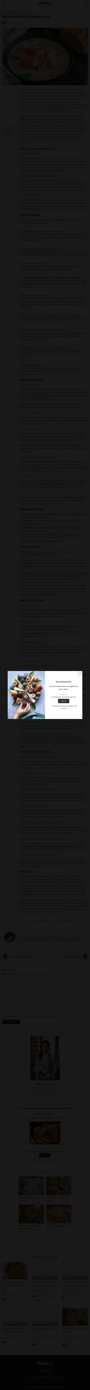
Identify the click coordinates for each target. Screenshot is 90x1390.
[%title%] (80, 673)
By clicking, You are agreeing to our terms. (64, 707)
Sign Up (63, 701)
